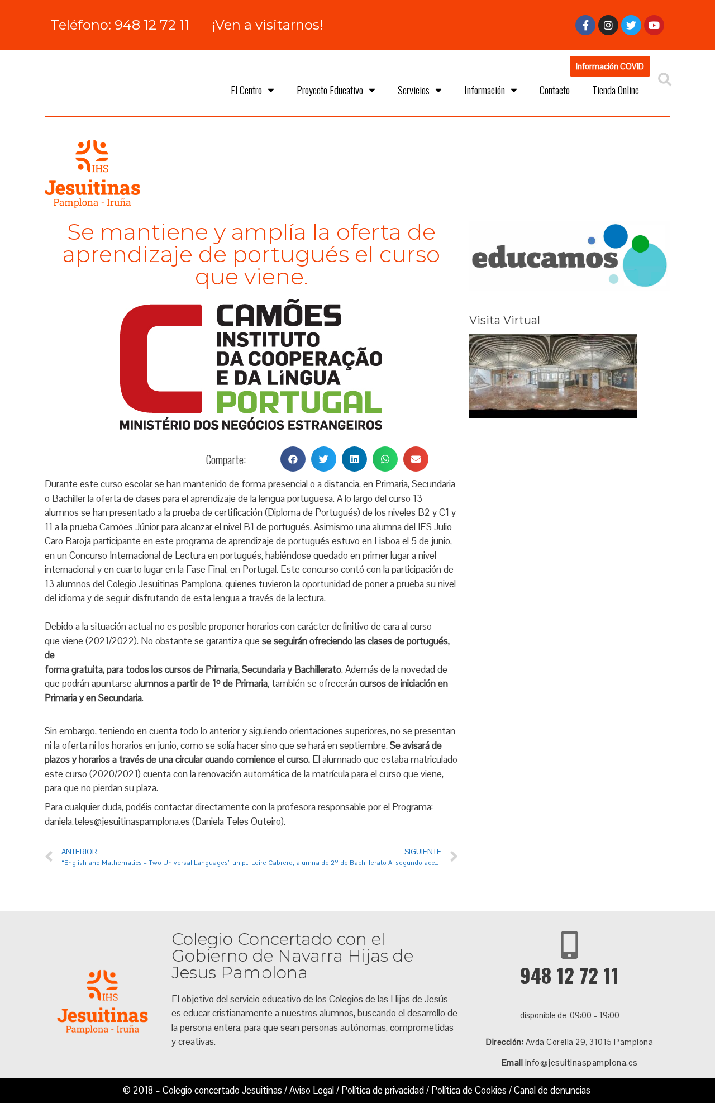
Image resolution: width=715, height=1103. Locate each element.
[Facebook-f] (585, 25)
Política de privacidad (382, 1090)
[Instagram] (608, 25)
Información (484, 89)
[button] (610, 66)
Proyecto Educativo (330, 89)
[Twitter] (631, 25)
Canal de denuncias (552, 1090)
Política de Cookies (469, 1090)
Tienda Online (615, 89)
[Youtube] (654, 25)
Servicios (414, 89)
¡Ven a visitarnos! (267, 25)
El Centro (246, 89)
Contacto (555, 89)
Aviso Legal (311, 1090)
